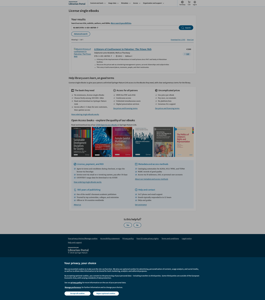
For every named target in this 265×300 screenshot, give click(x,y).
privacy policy (76, 283)
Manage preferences (73, 287)
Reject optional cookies (105, 293)
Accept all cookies (77, 293)
